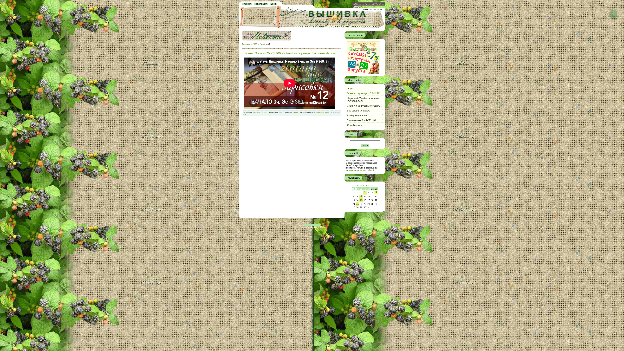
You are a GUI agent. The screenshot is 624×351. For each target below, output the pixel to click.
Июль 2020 (364, 185)
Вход (273, 4)
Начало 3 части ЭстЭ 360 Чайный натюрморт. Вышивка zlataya (289, 53)
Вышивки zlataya (259, 112)
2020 (255, 44)
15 (361, 200)
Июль (262, 44)
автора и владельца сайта (359, 170)
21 (357, 203)
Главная (247, 4)
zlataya (295, 112)
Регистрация (261, 4)
